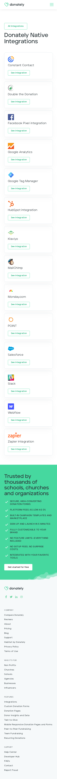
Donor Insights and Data (16, 716)
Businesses (10, 683)
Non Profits (10, 665)
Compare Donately (14, 615)
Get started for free (18, 567)
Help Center (10, 752)
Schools (8, 674)
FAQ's (7, 761)
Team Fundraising (13, 734)
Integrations (10, 702)
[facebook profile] (6, 597)
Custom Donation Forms (16, 706)
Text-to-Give (10, 720)
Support (8, 638)
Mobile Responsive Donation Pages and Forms (28, 725)
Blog (6, 633)
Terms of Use (11, 651)
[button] (51, 4)
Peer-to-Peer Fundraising (17, 729)
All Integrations (16, 26)
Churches (9, 670)
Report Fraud (11, 770)
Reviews (8, 620)
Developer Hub (12, 757)
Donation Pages (12, 711)
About (7, 624)
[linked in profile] (16, 597)
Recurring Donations (14, 738)
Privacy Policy (11, 647)
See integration (19, 73)
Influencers (10, 688)
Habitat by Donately (14, 642)
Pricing (7, 629)
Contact (8, 766)
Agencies (9, 679)
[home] (13, 5)
